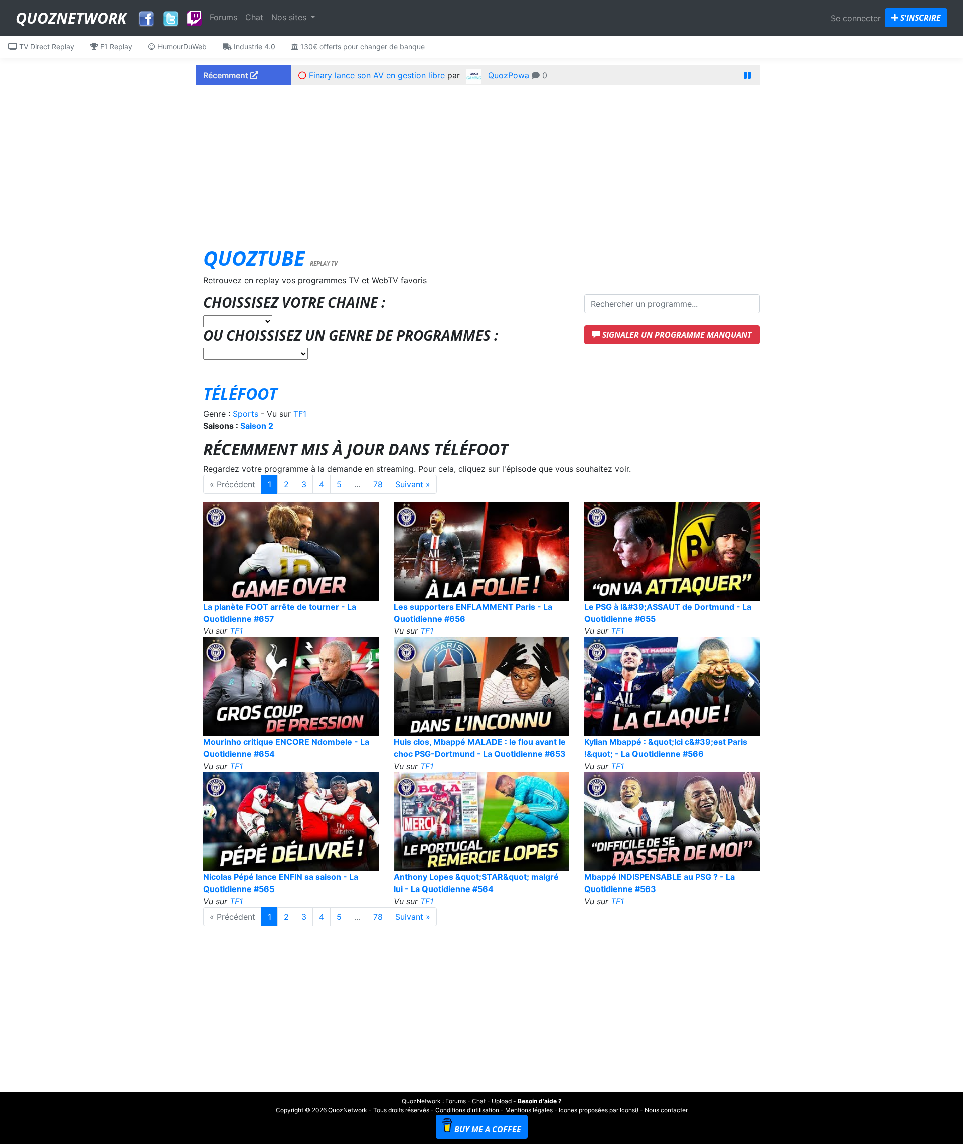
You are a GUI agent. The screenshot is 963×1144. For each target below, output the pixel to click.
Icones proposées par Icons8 (598, 1110)
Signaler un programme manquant (676, 334)
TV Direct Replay (45, 46)
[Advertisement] (481, 163)
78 (378, 484)
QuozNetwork (71, 18)
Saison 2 (256, 426)
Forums (223, 17)
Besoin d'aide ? (540, 1101)
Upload (502, 1101)
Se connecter (856, 18)
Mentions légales (529, 1110)
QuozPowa (508, 75)
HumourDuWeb (181, 46)
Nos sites (290, 17)
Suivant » (412, 484)
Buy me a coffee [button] (487, 1129)
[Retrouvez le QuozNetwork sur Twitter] (170, 16)
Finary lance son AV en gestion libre (377, 75)
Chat (254, 17)
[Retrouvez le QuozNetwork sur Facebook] (146, 16)
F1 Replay (115, 46)
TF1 (299, 414)
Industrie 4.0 (253, 46)
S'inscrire (919, 17)
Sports (245, 414)
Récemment (226, 75)
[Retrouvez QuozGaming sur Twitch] (194, 19)
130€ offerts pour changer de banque (361, 46)
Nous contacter (666, 1110)
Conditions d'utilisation (467, 1110)
